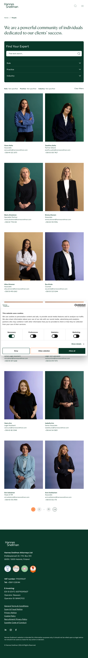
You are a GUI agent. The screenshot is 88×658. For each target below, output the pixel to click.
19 (49, 509)
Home (6, 18)
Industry (11, 77)
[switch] (33, 335)
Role (11, 64)
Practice (11, 70)
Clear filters (79, 88)
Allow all (72, 351)
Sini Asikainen (9, 493)
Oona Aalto (8, 145)
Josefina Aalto (50, 145)
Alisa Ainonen (9, 284)
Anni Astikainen (51, 493)
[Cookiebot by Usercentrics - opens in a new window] (76, 305)
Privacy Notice (10, 613)
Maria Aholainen (10, 215)
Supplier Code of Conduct (15, 623)
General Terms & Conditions (16, 606)
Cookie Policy (10, 616)
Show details (76, 344)
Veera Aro (8, 423)
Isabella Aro (49, 423)
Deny (16, 351)
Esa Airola (48, 284)
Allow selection (44, 351)
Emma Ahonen (50, 215)
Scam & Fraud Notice (13, 609)
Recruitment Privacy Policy (15, 619)
